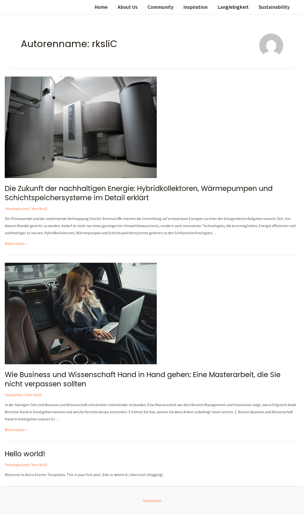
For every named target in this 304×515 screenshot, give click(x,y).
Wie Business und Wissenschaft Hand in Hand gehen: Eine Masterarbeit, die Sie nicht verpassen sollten (142, 379)
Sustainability (274, 7)
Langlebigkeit (233, 7)
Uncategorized (17, 208)
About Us (128, 7)
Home (101, 7)
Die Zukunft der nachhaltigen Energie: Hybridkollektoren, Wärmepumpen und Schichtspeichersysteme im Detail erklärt (139, 193)
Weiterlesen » (16, 243)
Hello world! (25, 454)
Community (160, 7)
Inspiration (195, 7)
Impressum (152, 500)
